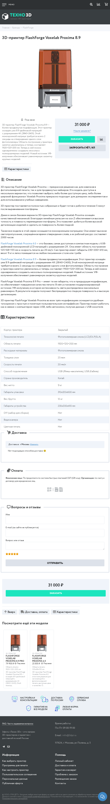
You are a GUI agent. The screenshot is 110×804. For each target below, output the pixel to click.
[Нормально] (12, 554)
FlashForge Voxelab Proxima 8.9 (18, 259)
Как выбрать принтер (14, 761)
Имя (8, 514)
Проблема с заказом (66, 774)
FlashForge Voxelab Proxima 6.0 (18, 243)
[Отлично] (17, 554)
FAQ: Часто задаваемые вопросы (17, 724)
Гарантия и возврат (65, 770)
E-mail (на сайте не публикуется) (22, 527)
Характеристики (18, 169)
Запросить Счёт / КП (82, 147)
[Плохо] (9, 554)
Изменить (34, 444)
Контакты (60, 783)
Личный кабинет (64, 761)
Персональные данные (15, 779)
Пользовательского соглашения (14, 798)
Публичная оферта (12, 783)
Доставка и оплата (65, 765)
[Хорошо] (14, 554)
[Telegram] (3, 747)
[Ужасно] (7, 554)
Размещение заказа (65, 779)
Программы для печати (15, 765)
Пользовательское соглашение (19, 774)
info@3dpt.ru (69, 735)
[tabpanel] (55, 77)
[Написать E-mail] (8, 747)
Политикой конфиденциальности (36, 796)
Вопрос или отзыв (15, 540)
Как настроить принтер (15, 770)
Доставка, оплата (36, 612)
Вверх (11, 612)
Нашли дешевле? (82, 131)
